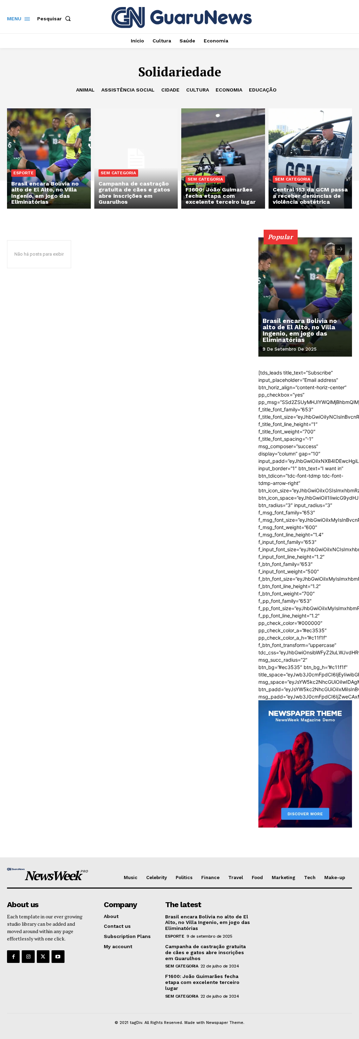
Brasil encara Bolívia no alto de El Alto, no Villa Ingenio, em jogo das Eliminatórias (300, 330)
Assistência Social (128, 90)
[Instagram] (28, 956)
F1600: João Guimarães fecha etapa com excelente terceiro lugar (202, 982)
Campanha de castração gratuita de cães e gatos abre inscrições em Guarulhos (205, 952)
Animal (85, 90)
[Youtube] (58, 956)
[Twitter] (43, 956)
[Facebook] (13, 956)
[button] (55, 18)
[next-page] (340, 249)
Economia (229, 90)
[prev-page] (327, 249)
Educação (263, 90)
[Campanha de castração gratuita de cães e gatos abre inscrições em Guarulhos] (136, 158)
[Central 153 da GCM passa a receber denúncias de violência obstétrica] (310, 158)
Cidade (170, 90)
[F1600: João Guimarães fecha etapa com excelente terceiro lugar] (223, 158)
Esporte (23, 172)
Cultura (197, 90)
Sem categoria (118, 172)
